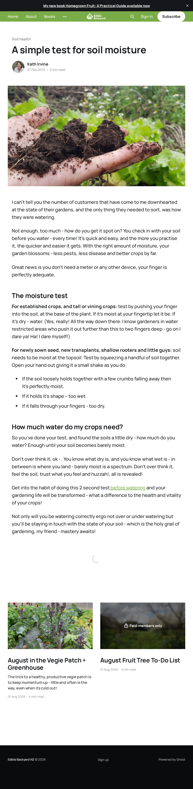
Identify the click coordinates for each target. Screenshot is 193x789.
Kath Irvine (37, 64)
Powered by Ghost (172, 759)
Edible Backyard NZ (21, 759)
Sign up (103, 760)
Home (13, 16)
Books (49, 16)
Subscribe (171, 16)
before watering (127, 487)
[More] (64, 16)
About (31, 16)
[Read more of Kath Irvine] (18, 66)
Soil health (21, 39)
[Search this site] (132, 16)
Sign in (147, 16)
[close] (187, 5)
